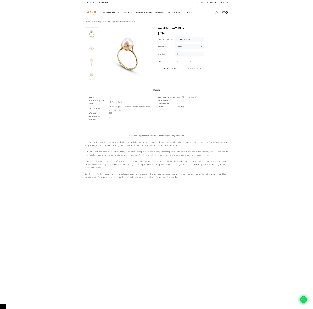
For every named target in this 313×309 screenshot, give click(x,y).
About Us (200, 2)
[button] (216, 13)
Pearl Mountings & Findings (149, 12)
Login (225, 2)
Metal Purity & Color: (166, 39)
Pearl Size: (162, 47)
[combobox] (189, 39)
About (190, 12)
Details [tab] (156, 90)
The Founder (174, 12)
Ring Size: (161, 54)
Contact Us (212, 2)
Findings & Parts (109, 12)
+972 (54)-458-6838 (99, 2)
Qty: (159, 61)
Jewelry (126, 12)
